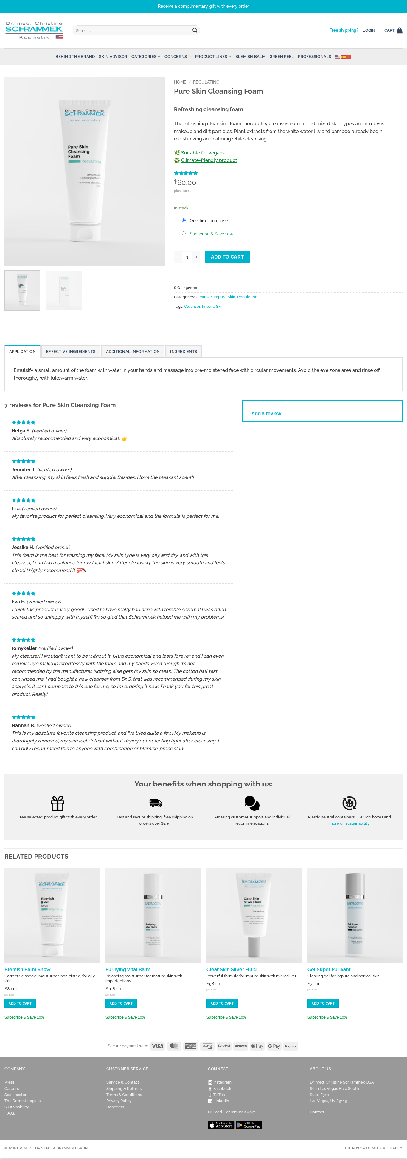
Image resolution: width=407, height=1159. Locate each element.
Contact (317, 1112)
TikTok (218, 1094)
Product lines (211, 56)
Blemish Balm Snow (27, 969)
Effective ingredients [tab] (70, 351)
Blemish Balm (250, 56)
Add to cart (227, 257)
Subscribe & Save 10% (211, 233)
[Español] (343, 56)
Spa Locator (15, 1094)
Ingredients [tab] (183, 351)
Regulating (206, 82)
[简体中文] (349, 56)
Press (9, 1082)
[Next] (154, 171)
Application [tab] (22, 351)
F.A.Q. (9, 1113)
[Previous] (15, 171)
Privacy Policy (118, 1100)
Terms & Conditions (124, 1094)
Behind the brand (75, 56)
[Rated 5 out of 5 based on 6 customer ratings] (288, 173)
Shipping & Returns (124, 1088)
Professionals (314, 56)
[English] (338, 56)
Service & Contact (122, 1082)
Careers (11, 1088)
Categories (143, 56)
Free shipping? (344, 30)
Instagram (222, 1082)
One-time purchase (209, 220)
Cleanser (204, 297)
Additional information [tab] (133, 351)
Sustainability (16, 1107)
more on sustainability (349, 823)
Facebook (221, 1088)
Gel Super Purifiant (329, 969)
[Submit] (195, 30)
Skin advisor (113, 56)
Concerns (175, 56)
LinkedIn (220, 1100)
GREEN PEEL (282, 56)
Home (180, 82)
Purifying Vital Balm (127, 969)
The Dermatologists (22, 1100)
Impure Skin (224, 297)
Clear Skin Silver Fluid (231, 969)
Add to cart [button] (20, 1003)
